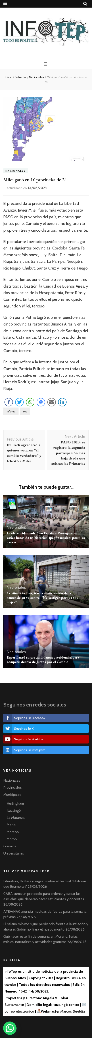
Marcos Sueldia (72, 1011)
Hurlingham (15, 803)
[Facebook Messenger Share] (41, 402)
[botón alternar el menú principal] (46, 64)
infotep (11, 411)
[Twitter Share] (19, 402)
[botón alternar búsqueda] (85, 4)
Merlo (11, 825)
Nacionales (15, 170)
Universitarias (13, 853)
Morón (12, 839)
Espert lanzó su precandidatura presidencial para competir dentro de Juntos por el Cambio (43, 659)
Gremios (9, 846)
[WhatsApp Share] (30, 402)
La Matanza (16, 818)
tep (25, 411)
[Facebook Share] (8, 402)
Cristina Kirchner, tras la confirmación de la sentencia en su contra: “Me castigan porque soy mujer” (42, 597)
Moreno (13, 832)
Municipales (12, 795)
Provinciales (12, 787)
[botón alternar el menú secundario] (5, 3)
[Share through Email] (51, 402)
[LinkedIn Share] (62, 402)
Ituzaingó (14, 810)
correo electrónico (19, 1011)
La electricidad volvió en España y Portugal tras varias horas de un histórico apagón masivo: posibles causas (46, 537)
